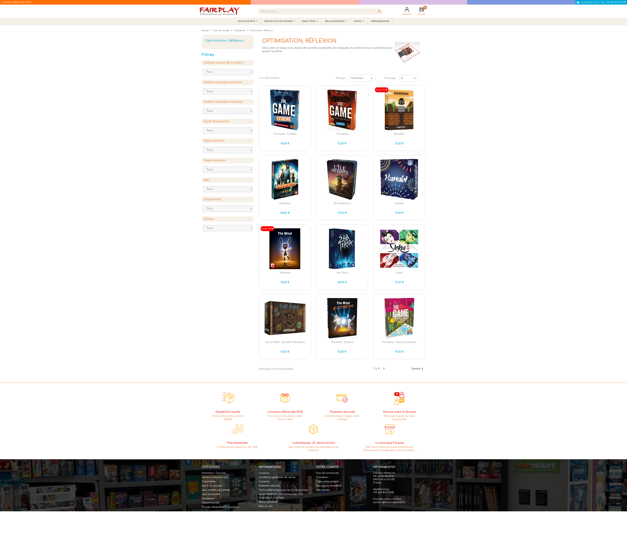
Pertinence (362, 78)
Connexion (322, 477)
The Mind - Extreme (342, 342)
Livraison (264, 473)
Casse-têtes (209, 481)
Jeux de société (211, 494)
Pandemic (285, 203)
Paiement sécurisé (269, 486)
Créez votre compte (327, 481)
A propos (264, 481)
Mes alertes (323, 490)
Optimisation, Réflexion (224, 40)
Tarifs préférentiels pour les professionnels (283, 490)
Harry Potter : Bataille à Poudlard (285, 342)
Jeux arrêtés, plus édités (216, 490)
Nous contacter (268, 502)
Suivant (418, 369)
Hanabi (399, 203)
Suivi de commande (327, 473)
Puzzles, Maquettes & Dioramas (220, 507)
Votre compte (327, 467)
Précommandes (211, 503)
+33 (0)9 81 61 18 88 (383, 492)
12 (409, 78)
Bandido (399, 134)
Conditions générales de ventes (277, 477)
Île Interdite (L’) (342, 203)
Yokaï (399, 273)
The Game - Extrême (285, 134)
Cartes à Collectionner (215, 477)
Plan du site (266, 506)
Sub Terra (342, 273)
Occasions (208, 498)
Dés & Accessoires (212, 486)
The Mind (285, 273)
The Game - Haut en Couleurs (399, 342)
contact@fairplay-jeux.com (389, 502)
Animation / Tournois (214, 473)
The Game (342, 134)
